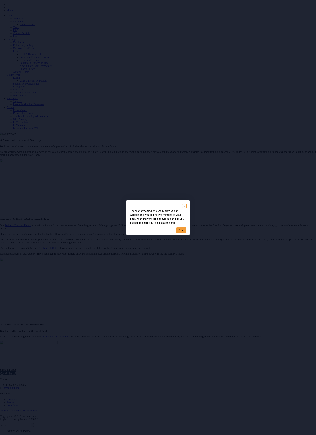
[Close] (184, 206)
